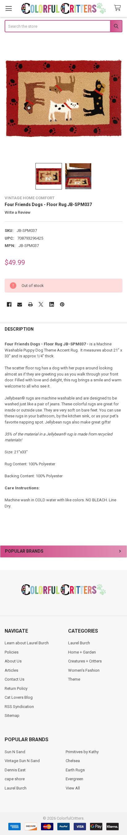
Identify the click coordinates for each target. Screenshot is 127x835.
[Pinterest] (62, 304)
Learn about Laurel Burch (27, 643)
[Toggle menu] (8, 8)
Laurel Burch (79, 643)
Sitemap (12, 715)
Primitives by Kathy (82, 752)
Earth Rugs (75, 770)
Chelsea (73, 760)
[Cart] (118, 8)
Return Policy (16, 688)
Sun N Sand (15, 752)
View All (73, 788)
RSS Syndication (19, 706)
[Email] (19, 304)
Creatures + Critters (85, 661)
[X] (40, 304)
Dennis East (15, 770)
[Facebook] (9, 304)
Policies (11, 652)
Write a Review (18, 212)
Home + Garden (82, 652)
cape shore (15, 779)
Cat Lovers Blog (19, 697)
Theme (74, 679)
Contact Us (14, 679)
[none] (64, 98)
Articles (11, 670)
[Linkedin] (51, 304)
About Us (13, 661)
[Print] (30, 304)
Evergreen (74, 779)
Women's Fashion (84, 670)
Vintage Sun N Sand (22, 760)
